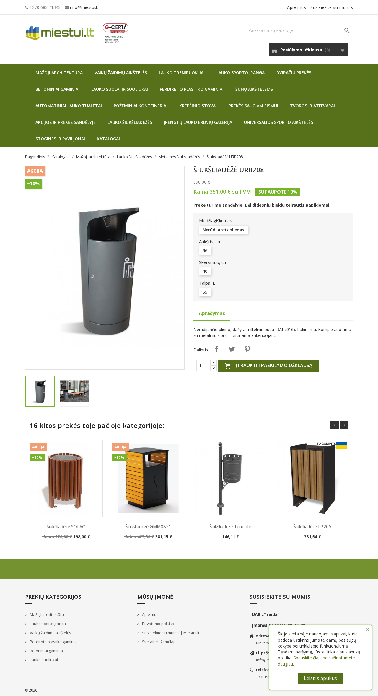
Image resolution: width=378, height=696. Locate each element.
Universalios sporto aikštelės (278, 122)
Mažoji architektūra (59, 72)
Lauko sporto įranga (240, 72)
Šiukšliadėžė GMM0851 (148, 526)
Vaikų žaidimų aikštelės (120, 72)
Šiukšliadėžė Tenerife (230, 526)
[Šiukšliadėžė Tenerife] (230, 478)
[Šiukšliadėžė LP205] (312, 478)
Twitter (232, 349)
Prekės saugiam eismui (253, 105)
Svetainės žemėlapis (160, 641)
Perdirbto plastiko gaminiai (192, 89)
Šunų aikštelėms (254, 89)
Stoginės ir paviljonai (60, 139)
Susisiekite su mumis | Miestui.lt (170, 632)
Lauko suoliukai (43, 659)
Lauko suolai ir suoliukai (119, 89)
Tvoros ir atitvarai (312, 105)
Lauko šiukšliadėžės (129, 122)
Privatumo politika (157, 623)
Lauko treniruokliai (182, 72)
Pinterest (247, 349)
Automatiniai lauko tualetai (68, 105)
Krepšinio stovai (198, 105)
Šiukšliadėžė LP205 (312, 526)
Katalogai (108, 139)
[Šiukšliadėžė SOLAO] (66, 478)
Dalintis (216, 349)
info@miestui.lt (84, 7)
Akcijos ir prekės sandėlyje (65, 122)
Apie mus (296, 7)
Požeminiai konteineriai (140, 105)
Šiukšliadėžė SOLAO (66, 526)
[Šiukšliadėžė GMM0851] (148, 478)
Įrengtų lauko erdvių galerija (198, 122)
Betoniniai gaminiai (57, 89)
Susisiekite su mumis (331, 7)
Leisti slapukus (320, 678)
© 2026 (31, 690)
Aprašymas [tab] (212, 313)
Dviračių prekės (293, 72)
